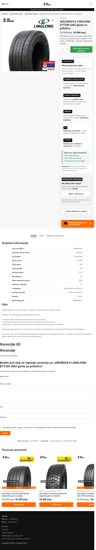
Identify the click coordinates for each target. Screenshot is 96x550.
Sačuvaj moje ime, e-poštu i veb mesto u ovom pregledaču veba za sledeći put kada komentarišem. (40, 427)
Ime (2, 407)
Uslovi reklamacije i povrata (76, 211)
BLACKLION (6, 491)
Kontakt (5, 526)
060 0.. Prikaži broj (76, 194)
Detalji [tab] (33, 236)
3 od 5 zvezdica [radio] (5, 379)
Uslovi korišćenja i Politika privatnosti (16, 539)
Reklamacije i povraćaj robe (12, 536)
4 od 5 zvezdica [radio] (8, 379)
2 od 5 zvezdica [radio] (3, 379)
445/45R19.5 (77, 300)
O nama (5, 529)
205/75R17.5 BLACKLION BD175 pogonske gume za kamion (52, 494)
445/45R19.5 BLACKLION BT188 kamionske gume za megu (15, 494)
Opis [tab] (41, 236)
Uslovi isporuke (8, 532)
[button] (53, 20)
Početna (5, 14)
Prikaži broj (13, 519)
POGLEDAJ (18, 505)
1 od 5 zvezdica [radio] (1, 379)
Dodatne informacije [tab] (55, 236)
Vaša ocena (5, 376)
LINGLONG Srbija (31, 14)
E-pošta (3, 417)
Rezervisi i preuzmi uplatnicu (81, 49)
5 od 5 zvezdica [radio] (10, 379)
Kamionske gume (16, 14)
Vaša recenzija (6, 384)
